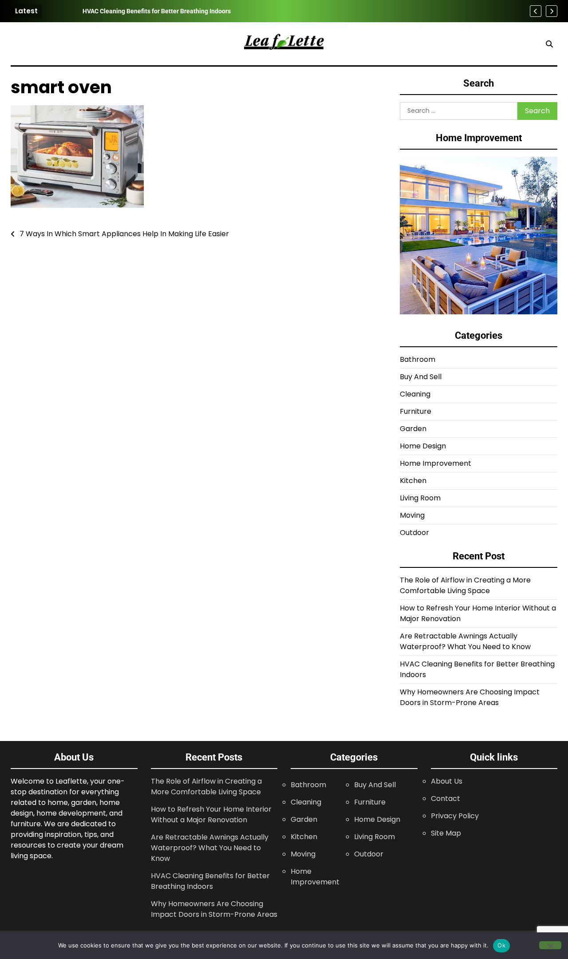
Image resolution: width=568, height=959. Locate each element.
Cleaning (415, 394)
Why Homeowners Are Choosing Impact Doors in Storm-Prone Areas (470, 697)
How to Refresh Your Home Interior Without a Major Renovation (211, 814)
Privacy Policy (455, 816)
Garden (413, 429)
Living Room (420, 498)
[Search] (549, 44)
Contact (445, 798)
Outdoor (414, 532)
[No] (550, 945)
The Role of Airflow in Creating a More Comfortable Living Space (465, 585)
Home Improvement (435, 463)
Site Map (446, 833)
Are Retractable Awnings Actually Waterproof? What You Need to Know (465, 641)
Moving (412, 515)
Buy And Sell (421, 377)
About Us (446, 781)
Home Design (423, 446)
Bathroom (417, 359)
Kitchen (413, 481)
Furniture (415, 411)
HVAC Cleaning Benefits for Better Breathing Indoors (128, 11)
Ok (501, 945)
